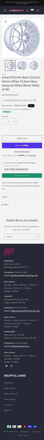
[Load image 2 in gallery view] (22, 65)
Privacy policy (36, 432)
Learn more (32, 155)
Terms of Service (10, 394)
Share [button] (6, 204)
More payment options (22, 151)
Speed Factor (13, 432)
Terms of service (23, 435)
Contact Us (8, 383)
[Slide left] (2, 66)
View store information (16, 169)
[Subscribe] (37, 237)
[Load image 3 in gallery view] (33, 65)
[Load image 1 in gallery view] (10, 65)
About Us (7, 410)
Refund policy (24, 432)
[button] (5, 10)
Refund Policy (9, 388)
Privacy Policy (9, 399)
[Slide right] (41, 66)
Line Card (8, 405)
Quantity (5, 116)
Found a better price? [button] (22, 175)
